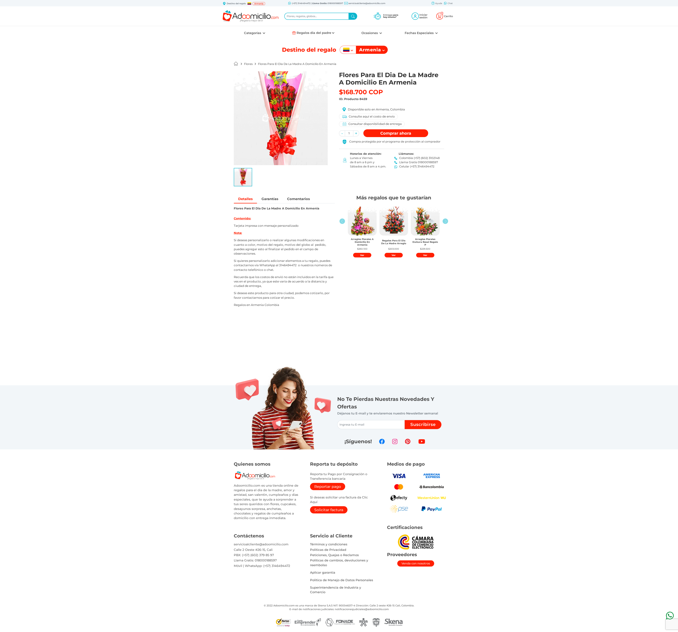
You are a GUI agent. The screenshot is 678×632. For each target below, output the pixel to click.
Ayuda (438, 3)
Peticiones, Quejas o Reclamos (334, 555)
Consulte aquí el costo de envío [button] (372, 116)
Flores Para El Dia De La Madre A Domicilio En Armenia (297, 64)
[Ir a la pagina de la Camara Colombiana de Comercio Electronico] (415, 541)
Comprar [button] (395, 133)
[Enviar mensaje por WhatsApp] (670, 615)
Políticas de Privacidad (328, 550)
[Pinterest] (408, 441)
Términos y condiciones (328, 544)
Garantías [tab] (269, 199)
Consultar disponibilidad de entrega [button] (375, 124)
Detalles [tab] (245, 199)
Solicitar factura (328, 510)
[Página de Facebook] (382, 441)
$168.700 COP (361, 92)
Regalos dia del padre (314, 33)
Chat (450, 3)
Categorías (253, 33)
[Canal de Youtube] (422, 441)
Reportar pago (327, 486)
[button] (249, 3)
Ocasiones (370, 33)
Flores (248, 64)
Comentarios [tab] (298, 199)
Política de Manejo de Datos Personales (341, 580)
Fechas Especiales (420, 33)
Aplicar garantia (322, 572)
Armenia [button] (258, 3)
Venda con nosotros (416, 563)
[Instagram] (395, 441)
